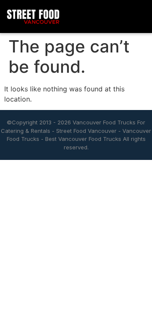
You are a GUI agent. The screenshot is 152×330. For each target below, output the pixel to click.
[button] (138, 17)
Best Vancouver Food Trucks (83, 138)
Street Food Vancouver (86, 130)
